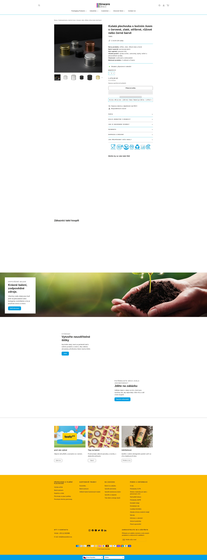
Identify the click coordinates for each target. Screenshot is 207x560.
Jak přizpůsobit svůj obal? (120, 139)
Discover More (118, 11)
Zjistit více (58, 460)
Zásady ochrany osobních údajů (139, 512)
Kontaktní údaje (134, 503)
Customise (105, 11)
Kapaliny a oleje (59, 493)
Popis (110, 114)
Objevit (92, 460)
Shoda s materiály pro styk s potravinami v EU (138, 493)
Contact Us (132, 11)
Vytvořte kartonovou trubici (113, 492)
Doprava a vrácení (116, 134)
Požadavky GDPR (135, 500)
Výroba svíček (58, 487)
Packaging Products (78, 11)
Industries (93, 11)
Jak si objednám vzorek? (119, 124)
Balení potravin (58, 490)
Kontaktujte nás (134, 506)
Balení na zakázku (110, 485)
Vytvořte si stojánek (111, 495)
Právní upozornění (135, 524)
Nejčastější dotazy (135, 497)
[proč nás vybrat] (69, 437)
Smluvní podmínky (135, 521)
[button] (130, 93)
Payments (112, 129)
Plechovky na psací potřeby (62, 496)
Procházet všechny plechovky (63, 499)
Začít (65, 353)
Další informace (14, 308)
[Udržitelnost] (137, 437)
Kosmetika (82, 485)
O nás (132, 485)
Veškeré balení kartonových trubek (89, 492)
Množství (112, 70)
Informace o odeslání (136, 518)
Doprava (110, 83)
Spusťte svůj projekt (122, 399)
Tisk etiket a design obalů (112, 498)
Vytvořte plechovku (110, 488)
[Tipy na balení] (103, 437)
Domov (56, 20)
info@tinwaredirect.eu (65, 537)
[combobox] (93, 557)
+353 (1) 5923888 (64, 533)
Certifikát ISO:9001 (136, 509)
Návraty (132, 515)
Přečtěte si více (127, 460)
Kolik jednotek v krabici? (119, 119)
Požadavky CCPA (135, 488)
